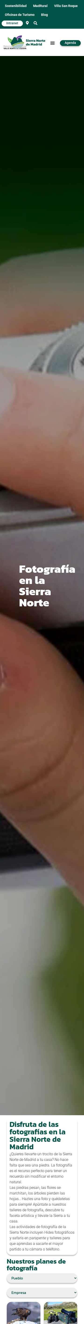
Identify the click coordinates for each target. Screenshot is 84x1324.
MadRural (40, 6)
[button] (35, 23)
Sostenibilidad (16, 6)
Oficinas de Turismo (20, 15)
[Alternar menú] (52, 43)
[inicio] (28, 43)
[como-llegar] (27, 23)
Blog (44, 15)
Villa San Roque (66, 6)
